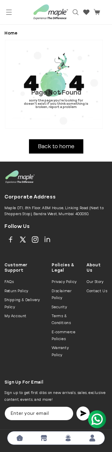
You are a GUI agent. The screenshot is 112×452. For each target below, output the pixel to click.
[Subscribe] (83, 413)
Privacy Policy (64, 281)
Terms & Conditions (61, 319)
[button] (9, 12)
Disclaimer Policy (61, 294)
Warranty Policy (60, 351)
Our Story (95, 281)
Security (59, 307)
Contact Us (97, 291)
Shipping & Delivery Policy (22, 303)
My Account (15, 316)
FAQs (9, 281)
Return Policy (16, 291)
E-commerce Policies (63, 335)
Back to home (56, 146)
